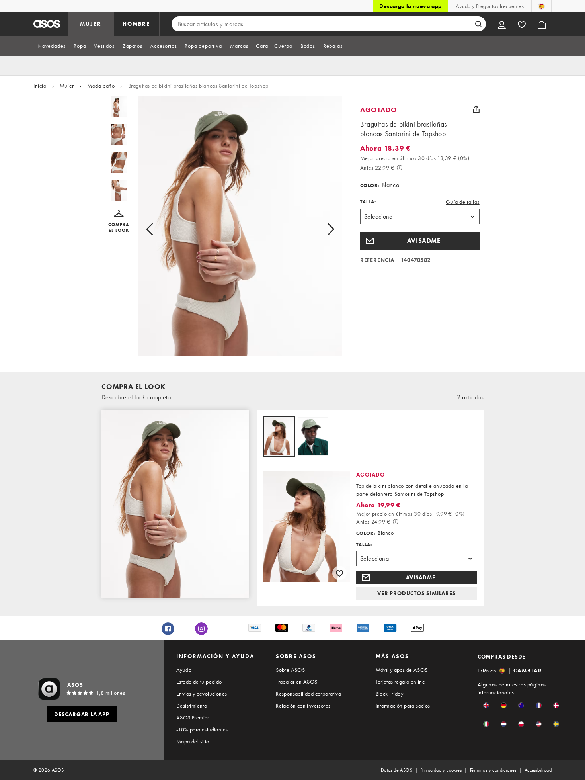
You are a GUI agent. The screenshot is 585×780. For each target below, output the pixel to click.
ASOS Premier (192, 717)
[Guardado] (522, 24)
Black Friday (390, 693)
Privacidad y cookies (441, 770)
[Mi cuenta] (502, 24)
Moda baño (101, 85)
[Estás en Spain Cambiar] (541, 6)
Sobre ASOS (290, 669)
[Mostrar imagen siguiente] (321, 229)
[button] (118, 221)
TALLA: (368, 202)
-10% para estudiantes (202, 729)
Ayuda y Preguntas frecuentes (490, 6)
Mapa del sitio (192, 741)
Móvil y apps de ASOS (402, 669)
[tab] (51, 46)
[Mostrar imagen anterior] (158, 229)
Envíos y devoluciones (201, 693)
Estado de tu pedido (199, 681)
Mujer (67, 85)
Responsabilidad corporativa (308, 693)
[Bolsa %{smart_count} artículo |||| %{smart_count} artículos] (542, 24)
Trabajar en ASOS (296, 681)
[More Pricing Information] (399, 167)
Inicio (40, 85)
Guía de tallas (462, 201)
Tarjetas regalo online (400, 681)
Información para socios (403, 705)
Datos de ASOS (396, 770)
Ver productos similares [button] (416, 593)
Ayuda (183, 669)
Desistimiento (191, 705)
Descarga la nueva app (410, 6)
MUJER (90, 23)
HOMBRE (136, 23)
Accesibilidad (538, 770)
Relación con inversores (303, 705)
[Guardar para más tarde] (339, 573)
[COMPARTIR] (476, 109)
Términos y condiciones (493, 770)
